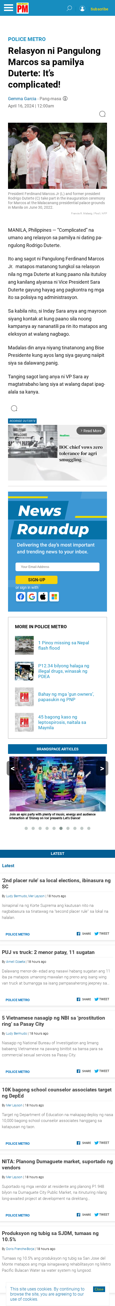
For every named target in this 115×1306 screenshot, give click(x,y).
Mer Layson (36, 896)
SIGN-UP (36, 579)
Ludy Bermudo (16, 896)
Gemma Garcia (22, 98)
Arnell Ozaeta (15, 962)
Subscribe (99, 9)
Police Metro (27, 39)
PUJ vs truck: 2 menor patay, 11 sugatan (48, 952)
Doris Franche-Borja (20, 1249)
